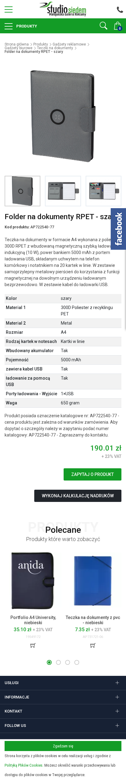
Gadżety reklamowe (69, 44)
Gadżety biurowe (18, 48)
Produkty (26, 26)
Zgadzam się (63, 746)
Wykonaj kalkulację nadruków (78, 495)
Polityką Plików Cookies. (24, 765)
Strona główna (17, 44)
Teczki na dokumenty (55, 48)
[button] (49, 662)
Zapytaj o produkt (92, 474)
